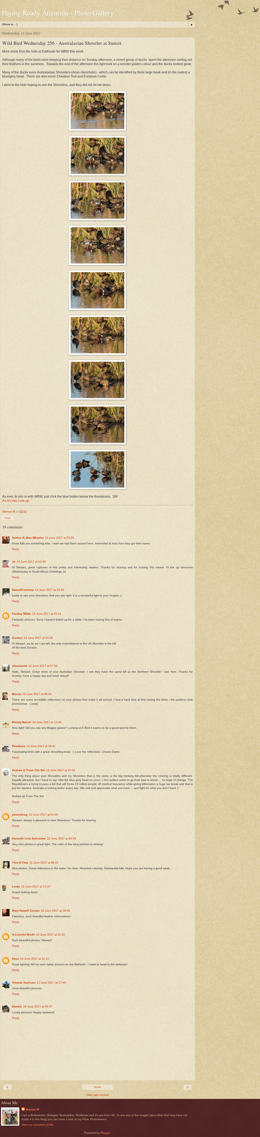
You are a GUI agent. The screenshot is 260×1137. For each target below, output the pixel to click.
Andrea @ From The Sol (28, 770)
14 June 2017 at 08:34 (36, 694)
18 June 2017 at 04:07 (37, 1006)
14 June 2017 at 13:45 (46, 722)
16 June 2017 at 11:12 (34, 958)
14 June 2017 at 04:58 (38, 637)
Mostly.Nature (21, 722)
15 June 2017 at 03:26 (61, 838)
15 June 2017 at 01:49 (43, 814)
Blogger (105, 1132)
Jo (13, 561)
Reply (15, 549)
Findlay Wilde (21, 613)
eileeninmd (19, 665)
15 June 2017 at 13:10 (35, 886)
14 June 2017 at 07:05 (42, 665)
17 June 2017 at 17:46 (51, 982)
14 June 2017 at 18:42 (40, 746)
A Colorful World (23, 934)
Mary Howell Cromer (26, 910)
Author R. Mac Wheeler (28, 537)
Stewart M (32, 1109)
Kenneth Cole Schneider (29, 838)
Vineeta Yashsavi (24, 982)
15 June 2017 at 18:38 (55, 910)
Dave (15, 958)
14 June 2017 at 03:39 (31, 561)
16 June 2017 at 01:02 (50, 934)
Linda (16, 886)
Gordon (17, 637)
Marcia (16, 694)
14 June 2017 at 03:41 (46, 613)
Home (97, 1087)
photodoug (20, 814)
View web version (97, 1094)
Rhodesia (18, 746)
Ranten (17, 1006)
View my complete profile (38, 1124)
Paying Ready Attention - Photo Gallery (58, 12)
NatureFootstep (23, 589)
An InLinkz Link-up (15, 500)
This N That (20, 862)
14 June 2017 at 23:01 (60, 770)
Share (7, 518)
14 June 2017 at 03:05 (59, 537)
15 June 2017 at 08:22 (43, 862)
